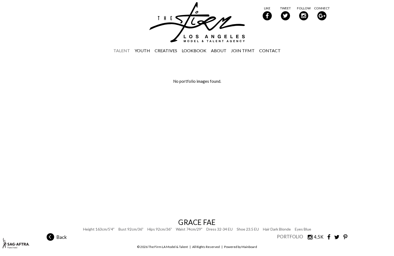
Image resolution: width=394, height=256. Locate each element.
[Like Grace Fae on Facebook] (327, 236)
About (218, 50)
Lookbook (194, 50)
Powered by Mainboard (240, 247)
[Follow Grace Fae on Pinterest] (343, 236)
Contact (270, 50)
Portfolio (290, 236)
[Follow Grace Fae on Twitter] (335, 236)
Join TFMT (243, 50)
